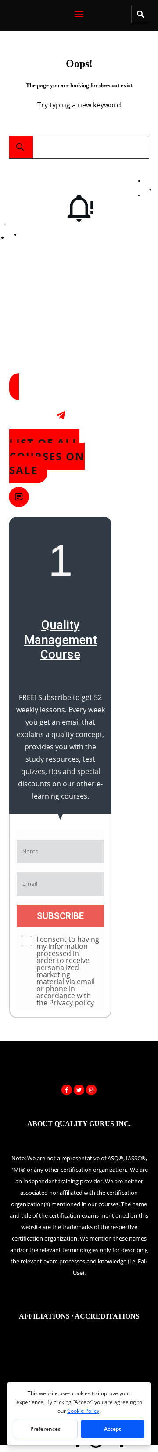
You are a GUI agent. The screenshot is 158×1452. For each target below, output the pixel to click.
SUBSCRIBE (60, 916)
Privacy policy (71, 1003)
